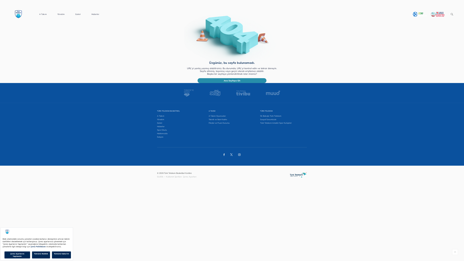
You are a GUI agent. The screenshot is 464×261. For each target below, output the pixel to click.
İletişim (160, 137)
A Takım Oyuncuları (217, 116)
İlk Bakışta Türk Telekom (270, 116)
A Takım (160, 116)
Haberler (160, 126)
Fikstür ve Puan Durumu (219, 123)
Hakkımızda (162, 133)
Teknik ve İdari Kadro (218, 119)
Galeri (159, 123)
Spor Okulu (162, 130)
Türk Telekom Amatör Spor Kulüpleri (276, 123)
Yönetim (160, 119)
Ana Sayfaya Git (232, 80)
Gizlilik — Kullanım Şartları (169, 176)
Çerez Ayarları (189, 176)
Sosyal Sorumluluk (268, 119)
